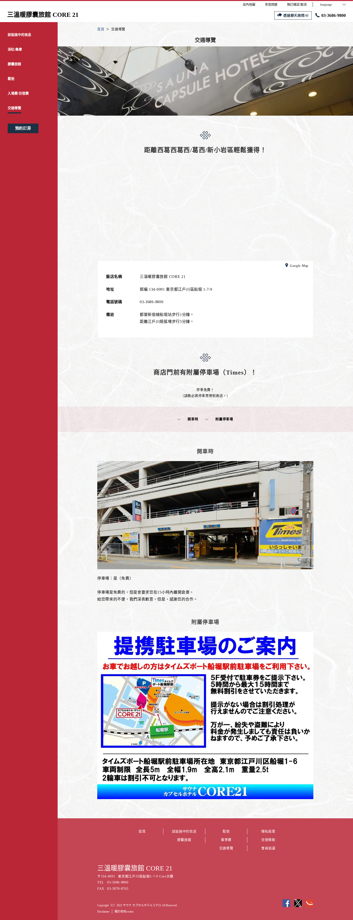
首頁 (142, 831)
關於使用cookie (124, 911)
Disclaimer (103, 911)
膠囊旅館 (184, 840)
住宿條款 (268, 840)
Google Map (299, 266)
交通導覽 (226, 848)
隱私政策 (268, 831)
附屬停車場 (224, 419)
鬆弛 (226, 831)
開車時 (193, 419)
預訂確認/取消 (297, 4)
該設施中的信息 (184, 831)
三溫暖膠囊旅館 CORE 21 (134, 868)
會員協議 (268, 848)
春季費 (226, 840)
